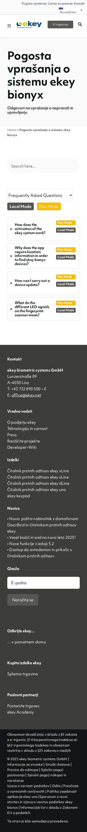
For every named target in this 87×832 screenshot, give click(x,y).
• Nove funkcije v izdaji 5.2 (30, 543)
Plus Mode (48, 206)
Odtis (57, 786)
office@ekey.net (26, 395)
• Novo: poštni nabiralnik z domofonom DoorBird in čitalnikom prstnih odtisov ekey (42, 525)
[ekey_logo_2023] (29, 22)
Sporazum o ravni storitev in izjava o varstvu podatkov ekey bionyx (39, 802)
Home (11, 130)
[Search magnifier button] (73, 166)
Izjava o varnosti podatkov (28, 786)
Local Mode (20, 206)
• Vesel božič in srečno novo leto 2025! (41, 537)
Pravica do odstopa (22, 770)
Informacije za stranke (25, 764)
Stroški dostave (57, 764)
